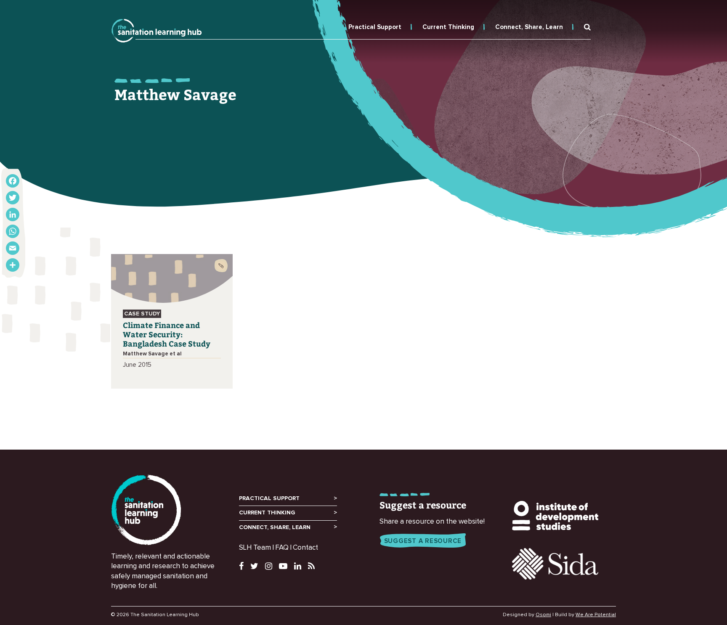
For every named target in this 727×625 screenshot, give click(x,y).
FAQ (282, 547)
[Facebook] (12, 180)
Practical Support (374, 27)
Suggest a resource (423, 541)
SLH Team (255, 547)
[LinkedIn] (12, 214)
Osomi (543, 614)
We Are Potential (596, 614)
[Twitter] (12, 197)
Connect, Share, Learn (529, 27)
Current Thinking (448, 27)
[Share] (12, 265)
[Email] (12, 248)
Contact (305, 547)
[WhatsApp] (12, 231)
